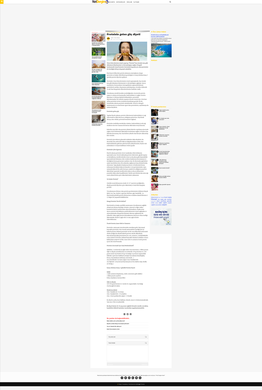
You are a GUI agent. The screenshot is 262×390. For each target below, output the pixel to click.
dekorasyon (153, 201)
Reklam (129, 2)
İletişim (136, 2)
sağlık (160, 202)
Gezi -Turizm (161, 197)
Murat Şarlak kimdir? (164, 168)
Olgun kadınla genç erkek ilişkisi (164, 110)
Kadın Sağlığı (168, 197)
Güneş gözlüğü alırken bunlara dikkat (164, 177)
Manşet (154, 199)
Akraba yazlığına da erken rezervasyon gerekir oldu (97, 71)
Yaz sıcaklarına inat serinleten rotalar (97, 57)
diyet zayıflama (116, 32)
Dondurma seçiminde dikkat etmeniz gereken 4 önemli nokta (98, 44)
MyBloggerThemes (140, 384)
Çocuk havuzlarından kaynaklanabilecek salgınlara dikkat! (97, 97)
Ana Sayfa (111, 2)
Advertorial (154, 197)
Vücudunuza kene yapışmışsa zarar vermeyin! (96, 111)
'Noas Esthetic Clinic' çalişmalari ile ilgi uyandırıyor (164, 128)
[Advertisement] (131, 17)
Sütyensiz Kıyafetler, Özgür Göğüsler (164, 144)
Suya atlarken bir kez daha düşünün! (97, 84)
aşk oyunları (168, 199)
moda (156, 202)
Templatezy (125, 384)
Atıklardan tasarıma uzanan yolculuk (97, 124)
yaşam (164, 205)
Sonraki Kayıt (144, 364)
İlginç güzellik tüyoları (165, 184)
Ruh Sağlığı (160, 199)
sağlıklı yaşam (167, 202)
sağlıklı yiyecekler (156, 205)
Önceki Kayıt (110, 364)
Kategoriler (120, 2)
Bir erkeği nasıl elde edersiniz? (164, 119)
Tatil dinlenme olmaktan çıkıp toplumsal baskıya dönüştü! (163, 161)
